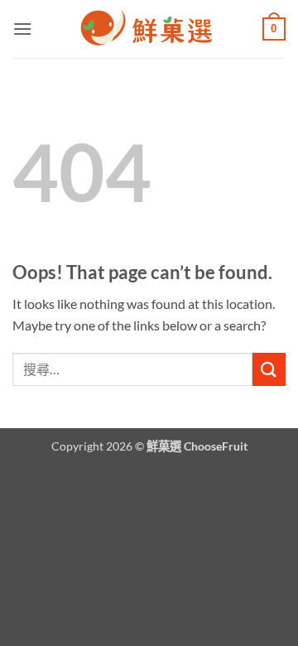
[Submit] (269, 369)
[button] (22, 28)
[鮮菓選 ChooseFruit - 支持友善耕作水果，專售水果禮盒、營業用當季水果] (149, 29)
